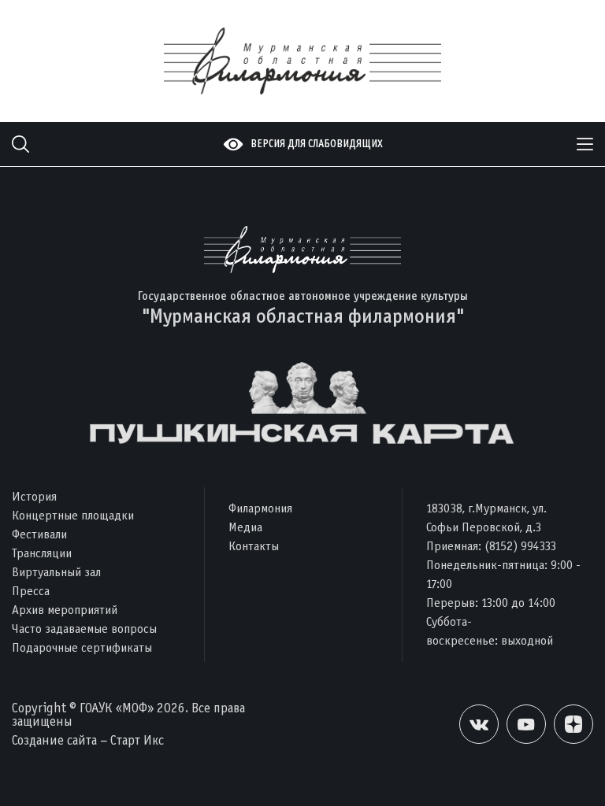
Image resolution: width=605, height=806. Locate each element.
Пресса (31, 590)
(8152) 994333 (520, 545)
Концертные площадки (73, 515)
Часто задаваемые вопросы (84, 628)
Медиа (245, 526)
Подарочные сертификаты (82, 647)
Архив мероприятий (64, 609)
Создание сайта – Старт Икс (88, 740)
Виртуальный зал (56, 571)
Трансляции (42, 552)
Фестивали (39, 534)
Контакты (253, 545)
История (34, 496)
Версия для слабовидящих (317, 144)
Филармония (260, 508)
